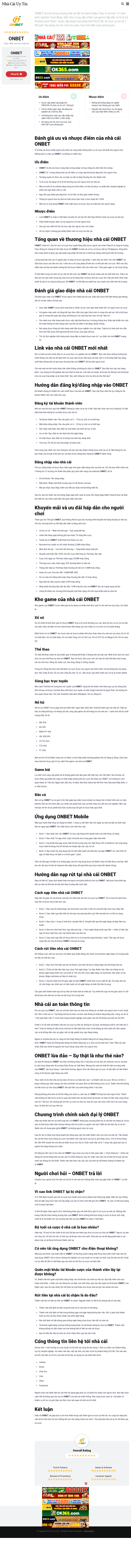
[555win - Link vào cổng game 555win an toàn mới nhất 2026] (15, 3)
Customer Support (103, 1476)
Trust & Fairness (60, 1467)
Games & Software (103, 1467)
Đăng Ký (15, 74)
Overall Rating (82, 1450)
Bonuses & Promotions (60, 1476)
